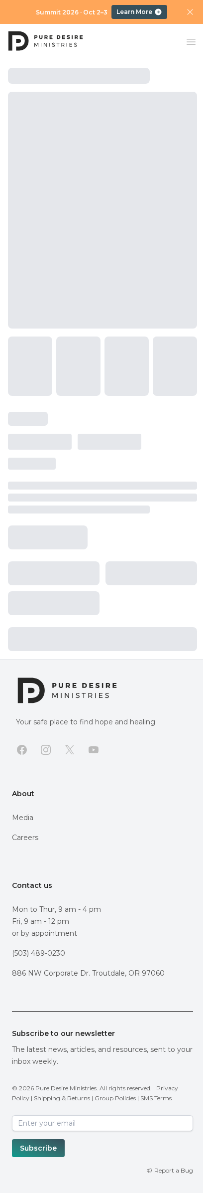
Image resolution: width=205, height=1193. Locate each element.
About (23, 793)
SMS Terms (156, 1098)
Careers (25, 837)
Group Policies (115, 1098)
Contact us (32, 885)
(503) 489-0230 (38, 953)
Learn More (134, 11)
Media (22, 817)
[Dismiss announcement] (190, 12)
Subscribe (38, 1148)
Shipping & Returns (62, 1098)
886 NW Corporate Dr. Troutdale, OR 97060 (88, 973)
